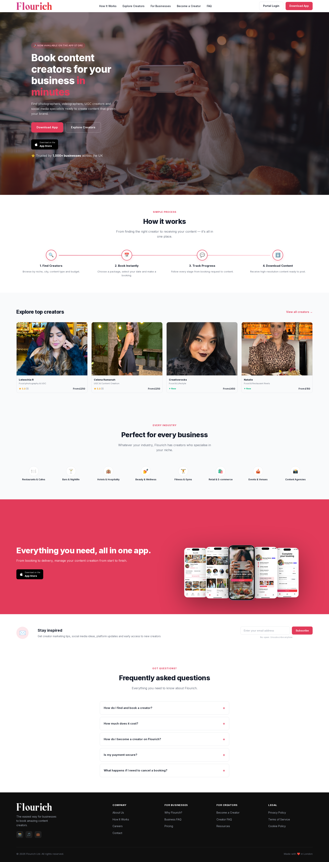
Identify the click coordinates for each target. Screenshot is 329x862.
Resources (223, 826)
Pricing (168, 826)
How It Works (108, 6)
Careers (118, 826)
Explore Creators (134, 6)
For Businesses (161, 6)
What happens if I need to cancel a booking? (135, 770)
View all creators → (299, 311)
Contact (117, 833)
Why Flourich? (173, 812)
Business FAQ (172, 819)
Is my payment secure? (120, 755)
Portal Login (271, 5)
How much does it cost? (121, 723)
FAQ (209, 6)
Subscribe (302, 630)
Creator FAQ (224, 819)
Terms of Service (279, 819)
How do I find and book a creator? (128, 708)
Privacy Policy (277, 812)
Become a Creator (189, 6)
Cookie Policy (277, 826)
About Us (118, 812)
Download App (299, 5)
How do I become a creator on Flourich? (132, 739)
